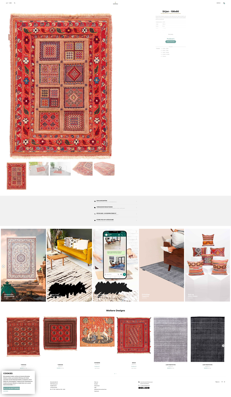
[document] (18, 382)
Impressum (96, 391)
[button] (219, 3)
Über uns (96, 382)
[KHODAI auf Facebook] (222, 381)
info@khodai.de (53, 385)
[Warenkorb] (223, 3)
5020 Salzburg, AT (54, 383)
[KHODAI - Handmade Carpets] (115, 3)
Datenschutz (97, 385)
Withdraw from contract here (100, 389)
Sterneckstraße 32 (54, 382)
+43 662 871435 (53, 387)
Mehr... (14, 384)
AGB (95, 387)
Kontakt (96, 383)
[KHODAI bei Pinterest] (224, 381)
